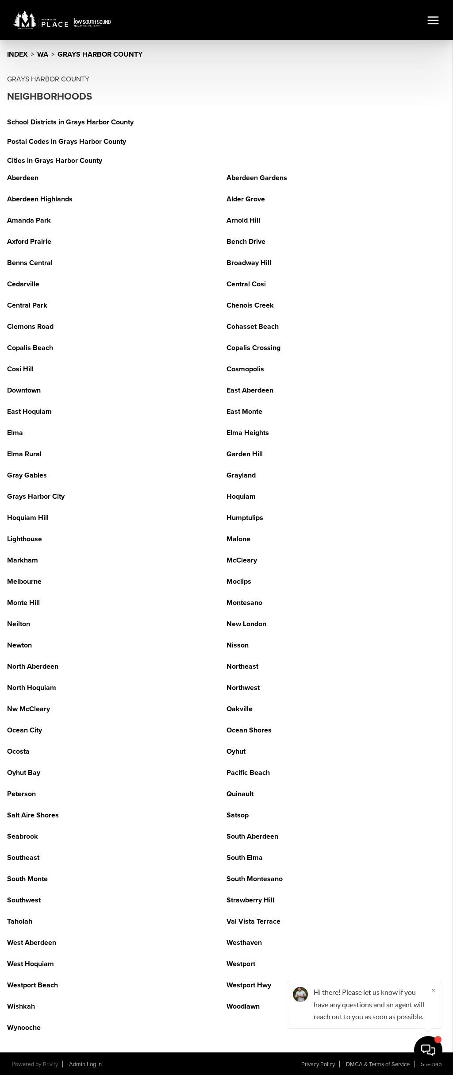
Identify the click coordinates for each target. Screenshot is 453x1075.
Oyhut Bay (23, 772)
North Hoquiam (31, 687)
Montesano (244, 602)
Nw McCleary (28, 709)
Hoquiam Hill (28, 517)
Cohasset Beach (252, 326)
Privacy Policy (318, 1064)
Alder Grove (245, 199)
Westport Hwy (248, 985)
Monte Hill (23, 602)
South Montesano (254, 878)
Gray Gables (27, 475)
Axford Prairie (29, 241)
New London (246, 624)
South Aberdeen (252, 836)
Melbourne (24, 581)
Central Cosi (246, 284)
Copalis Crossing (253, 347)
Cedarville (23, 284)
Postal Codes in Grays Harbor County (66, 141)
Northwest (243, 687)
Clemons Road (30, 326)
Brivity (50, 1064)
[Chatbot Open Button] (428, 1050)
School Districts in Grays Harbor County (70, 122)
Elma (15, 432)
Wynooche (24, 1027)
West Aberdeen (31, 942)
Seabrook (22, 836)
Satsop (237, 815)
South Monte (27, 878)
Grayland (241, 475)
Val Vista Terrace (253, 921)
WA (42, 54)
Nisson (237, 645)
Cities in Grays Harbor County (54, 160)
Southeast (23, 857)
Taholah (19, 921)
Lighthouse (24, 539)
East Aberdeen (249, 390)
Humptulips (244, 517)
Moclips (238, 581)
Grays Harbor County (100, 54)
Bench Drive (245, 241)
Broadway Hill (248, 262)
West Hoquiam (30, 963)
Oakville (239, 709)
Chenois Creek (250, 305)
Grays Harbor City (36, 496)
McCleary (241, 560)
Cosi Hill (20, 369)
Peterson (21, 794)
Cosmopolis (245, 369)
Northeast (242, 666)
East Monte (244, 411)
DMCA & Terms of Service (378, 1064)
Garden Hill (244, 454)
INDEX (17, 54)
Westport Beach (32, 985)
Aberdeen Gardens (256, 177)
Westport (240, 963)
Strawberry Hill (250, 900)
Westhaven (244, 942)
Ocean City (24, 730)
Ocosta (18, 751)
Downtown (24, 390)
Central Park (27, 305)
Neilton (18, 624)
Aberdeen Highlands (40, 199)
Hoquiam (241, 496)
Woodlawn (243, 1006)
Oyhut (236, 751)
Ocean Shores (249, 730)
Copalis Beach (30, 347)
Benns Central (30, 262)
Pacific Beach (248, 772)
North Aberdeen (32, 666)
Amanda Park (29, 220)
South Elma (244, 857)
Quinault (239, 794)
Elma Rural (24, 454)
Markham (22, 560)
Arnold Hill (243, 220)
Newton (19, 645)
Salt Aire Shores (33, 815)
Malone (238, 539)
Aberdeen (22, 177)
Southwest (24, 900)
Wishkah (21, 1006)
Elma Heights (247, 432)
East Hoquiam (29, 411)
